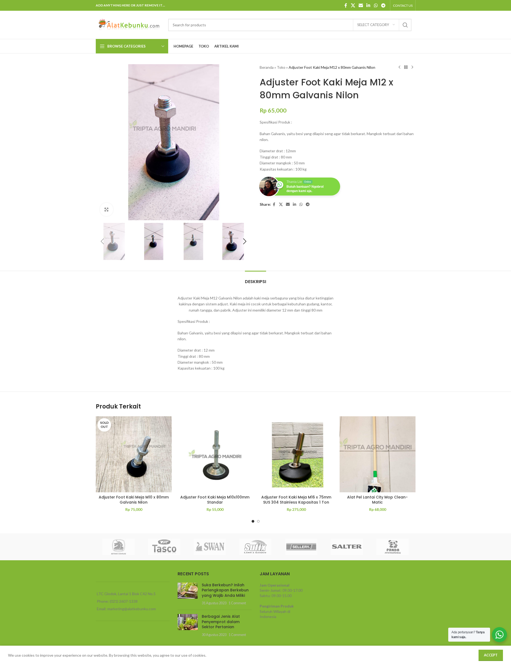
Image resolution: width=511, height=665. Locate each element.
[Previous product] (399, 67)
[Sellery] (301, 546)
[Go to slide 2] (258, 521)
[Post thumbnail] (188, 594)
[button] (102, 241)
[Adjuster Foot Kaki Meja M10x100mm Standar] (215, 454)
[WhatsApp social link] (375, 5)
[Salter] (347, 546)
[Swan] (210, 546)
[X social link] (353, 5)
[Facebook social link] (346, 5)
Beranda (267, 67)
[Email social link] (361, 5)
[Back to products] (406, 67)
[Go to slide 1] (253, 521)
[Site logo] (129, 24)
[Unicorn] (118, 546)
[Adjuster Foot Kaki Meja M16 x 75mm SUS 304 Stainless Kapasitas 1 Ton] (296, 454)
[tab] (255, 279)
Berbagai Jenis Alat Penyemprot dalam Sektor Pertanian (221, 622)
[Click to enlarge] (106, 209)
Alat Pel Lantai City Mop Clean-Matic (377, 499)
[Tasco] (164, 546)
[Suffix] (255, 546)
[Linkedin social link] (368, 5)
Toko (281, 67)
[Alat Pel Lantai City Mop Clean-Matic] (378, 454)
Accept (491, 655)
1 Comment (237, 603)
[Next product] (412, 67)
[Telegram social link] (383, 5)
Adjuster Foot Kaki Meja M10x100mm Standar (214, 499)
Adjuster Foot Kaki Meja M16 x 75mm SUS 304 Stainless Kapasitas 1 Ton (296, 499)
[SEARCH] (405, 25)
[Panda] (392, 546)
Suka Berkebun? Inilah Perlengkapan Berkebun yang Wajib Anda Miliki (225, 590)
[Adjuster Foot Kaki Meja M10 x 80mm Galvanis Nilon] (134, 454)
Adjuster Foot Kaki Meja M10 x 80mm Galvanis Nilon (134, 499)
